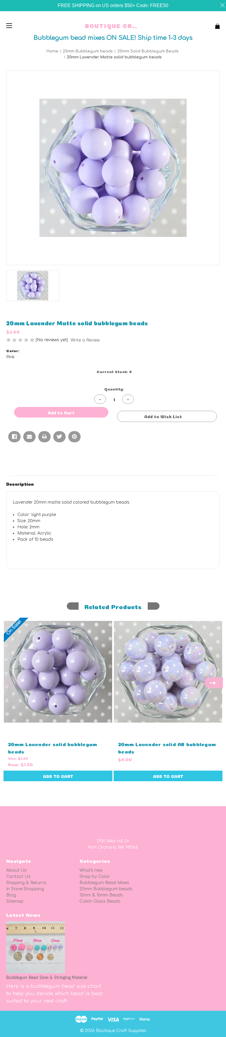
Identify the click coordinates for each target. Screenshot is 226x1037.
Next (214, 682)
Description (20, 483)
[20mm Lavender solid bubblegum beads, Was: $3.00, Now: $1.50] (58, 672)
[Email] (29, 437)
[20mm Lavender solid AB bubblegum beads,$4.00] (168, 672)
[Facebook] (14, 437)
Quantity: (114, 389)
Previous (12, 682)
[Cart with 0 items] (198, 24)
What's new (90, 870)
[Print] (44, 437)
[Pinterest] (74, 437)
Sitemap (15, 901)
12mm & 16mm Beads (101, 895)
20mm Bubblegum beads (105, 889)
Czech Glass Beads (99, 901)
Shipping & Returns (26, 883)
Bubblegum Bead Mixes (104, 883)
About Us (16, 870)
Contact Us (18, 876)
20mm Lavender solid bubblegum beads (52, 747)
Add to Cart (58, 776)
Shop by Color (94, 876)
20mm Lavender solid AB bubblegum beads (167, 747)
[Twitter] (59, 437)
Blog (11, 895)
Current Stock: (114, 371)
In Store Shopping (25, 889)
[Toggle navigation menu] (14, 25)
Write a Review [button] (85, 340)
